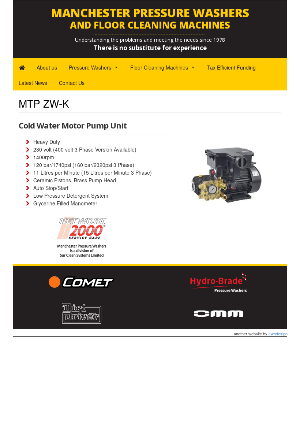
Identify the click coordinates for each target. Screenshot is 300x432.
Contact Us (72, 82)
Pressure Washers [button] (90, 67)
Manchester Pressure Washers (150, 18)
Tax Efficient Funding (231, 67)
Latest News (33, 82)
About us (47, 67)
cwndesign (278, 333)
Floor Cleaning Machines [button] (159, 67)
